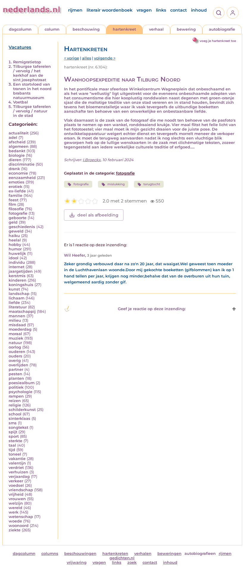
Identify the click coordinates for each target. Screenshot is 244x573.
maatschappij (22, 311)
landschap (19, 293)
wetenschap (21, 516)
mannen (17, 316)
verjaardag (19, 476)
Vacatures (20, 47)
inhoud (199, 10)
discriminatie (22, 164)
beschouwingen (80, 553)
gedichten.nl (122, 558)
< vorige (71, 58)
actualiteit (19, 133)
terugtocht (151, 184)
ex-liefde (17, 191)
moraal (15, 334)
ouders (15, 356)
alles (86, 58)
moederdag (20, 329)
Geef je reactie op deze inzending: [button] (152, 309)
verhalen (142, 553)
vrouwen (17, 499)
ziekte (15, 530)
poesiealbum (22, 383)
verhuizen (18, 472)
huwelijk (17, 253)
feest (13, 200)
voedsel (16, 485)
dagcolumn (20, 29)
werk (13, 512)
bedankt (17, 151)
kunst (14, 289)
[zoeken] (218, 12)
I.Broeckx (92, 160)
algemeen (19, 146)
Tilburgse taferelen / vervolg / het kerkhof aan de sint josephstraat (32, 73)
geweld (16, 231)
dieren (15, 160)
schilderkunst (22, 409)
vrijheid (16, 494)
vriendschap (21, 490)
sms (13, 423)
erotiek (15, 186)
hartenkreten (115, 553)
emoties (16, 182)
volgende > (104, 58)
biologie (17, 155)
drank (14, 169)
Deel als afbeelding (97, 215)
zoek (132, 562)
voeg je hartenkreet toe (218, 41)
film (12, 204)
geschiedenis (22, 227)
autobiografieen (200, 553)
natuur (15, 342)
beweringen (169, 553)
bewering (186, 29)
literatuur (18, 307)
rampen (16, 396)
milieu (15, 320)
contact (178, 10)
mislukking (116, 184)
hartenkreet (124, 29)
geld (13, 222)
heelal (15, 240)
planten (16, 378)
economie (18, 173)
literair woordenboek (109, 10)
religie (15, 405)
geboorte (17, 218)
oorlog (15, 347)
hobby (15, 244)
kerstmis (17, 276)
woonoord (19, 525)
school (15, 414)
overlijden (18, 365)
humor (15, 249)
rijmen (75, 10)
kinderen (17, 280)
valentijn (17, 463)
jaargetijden (21, 271)
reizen (15, 400)
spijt (13, 432)
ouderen (17, 351)
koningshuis (21, 284)
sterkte (15, 441)
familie (15, 195)
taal (12, 445)
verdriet (16, 467)
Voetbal (20, 102)
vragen (144, 10)
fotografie (18, 213)
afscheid (17, 142)
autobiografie (222, 29)
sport (14, 436)
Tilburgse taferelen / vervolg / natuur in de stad (32, 111)
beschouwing (86, 29)
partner (16, 369)
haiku (14, 235)
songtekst (18, 427)
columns (49, 553)
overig (15, 360)
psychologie (20, 392)
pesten (15, 374)
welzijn (16, 503)
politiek (16, 387)
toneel (15, 454)
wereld (15, 508)
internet (16, 267)
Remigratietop (27, 62)
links (161, 10)
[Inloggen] (233, 13)
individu (17, 262)
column (52, 29)
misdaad (17, 325)
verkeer (16, 481)
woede (15, 521)
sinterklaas (19, 418)
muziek (16, 338)
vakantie (17, 458)
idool (13, 258)
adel (13, 137)
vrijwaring (77, 562)
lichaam (16, 298)
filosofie (16, 209)
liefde (14, 302)
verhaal (156, 29)
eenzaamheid (22, 177)
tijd (12, 450)
